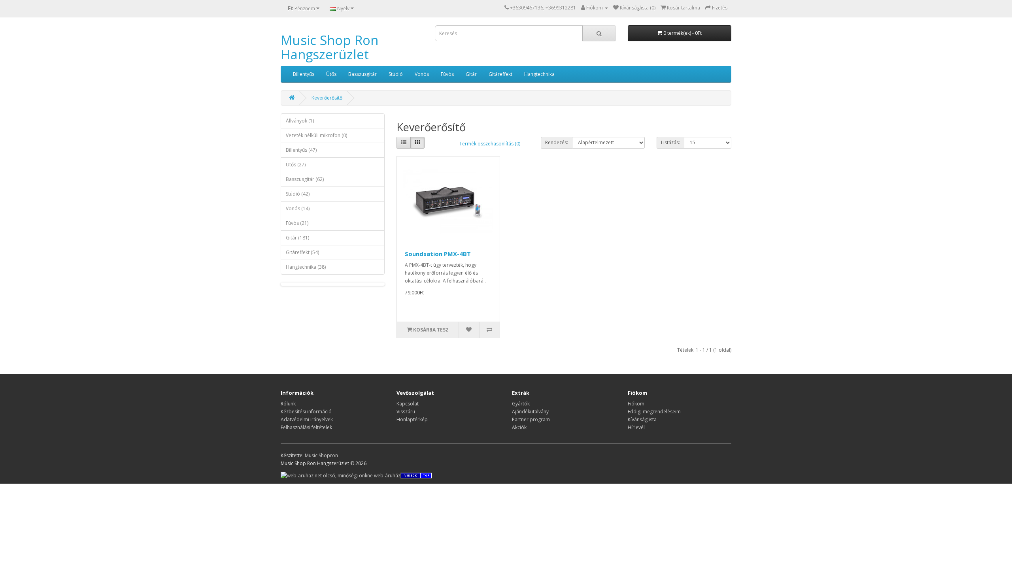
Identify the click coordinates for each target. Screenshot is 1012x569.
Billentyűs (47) (301, 150)
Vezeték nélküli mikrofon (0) (316, 135)
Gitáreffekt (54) (302, 252)
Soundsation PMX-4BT (438, 254)
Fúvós (447, 74)
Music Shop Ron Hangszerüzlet (329, 47)
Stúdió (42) (298, 193)
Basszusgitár (362, 74)
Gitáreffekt (500, 74)
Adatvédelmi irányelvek (307, 419)
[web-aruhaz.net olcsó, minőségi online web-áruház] (340, 475)
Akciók (519, 427)
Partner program (531, 419)
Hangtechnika (539, 74)
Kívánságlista (642, 419)
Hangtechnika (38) (306, 267)
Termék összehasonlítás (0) (489, 143)
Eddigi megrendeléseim (654, 411)
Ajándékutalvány (530, 411)
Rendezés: (556, 142)
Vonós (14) (298, 208)
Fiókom (636, 403)
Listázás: (670, 142)
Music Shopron (321, 455)
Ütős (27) (296, 164)
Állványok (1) (300, 120)
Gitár (471, 74)
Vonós (422, 74)
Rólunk (288, 403)
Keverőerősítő (327, 97)
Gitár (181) (297, 237)
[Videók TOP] (416, 475)
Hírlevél (636, 427)
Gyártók (521, 403)
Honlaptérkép (412, 419)
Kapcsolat (407, 403)
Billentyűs (303, 74)
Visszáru (405, 411)
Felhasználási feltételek (306, 427)
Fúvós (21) (297, 223)
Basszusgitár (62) (305, 179)
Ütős (331, 74)
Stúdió (396, 74)
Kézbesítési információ (306, 411)
